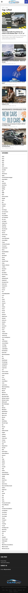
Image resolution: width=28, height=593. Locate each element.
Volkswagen (4, 540)
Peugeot (4, 436)
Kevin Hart (4, 352)
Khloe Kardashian (6, 354)
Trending (4, 523)
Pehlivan (4, 434)
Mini (3, 405)
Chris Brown (4, 228)
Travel (3, 521)
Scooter (3, 466)
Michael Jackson (5, 398)
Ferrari (3, 289)
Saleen (3, 462)
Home (3, 308)
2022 (3, 164)
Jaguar (3, 331)
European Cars (5, 282)
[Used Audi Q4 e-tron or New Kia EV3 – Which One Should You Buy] (14, 52)
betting (3, 188)
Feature (3, 287)
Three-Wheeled (5, 504)
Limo (3, 377)
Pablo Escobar (5, 430)
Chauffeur (4, 225)
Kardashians (4, 350)
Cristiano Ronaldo (6, 244)
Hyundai (3, 318)
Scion (3, 464)
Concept (3, 236)
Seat (3, 468)
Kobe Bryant (4, 360)
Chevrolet (4, 226)
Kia (2, 356)
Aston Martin (4, 179)
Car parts (4, 213)
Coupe (3, 242)
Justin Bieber (5, 348)
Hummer (4, 314)
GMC (3, 305)
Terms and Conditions (5, 562)
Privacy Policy (3, 560)
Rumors (3, 455)
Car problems (5, 215)
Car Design (4, 209)
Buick (3, 200)
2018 (3, 156)
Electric (3, 270)
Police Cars (4, 438)
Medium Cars (5, 394)
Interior (3, 327)
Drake (3, 263)
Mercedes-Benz (5, 396)
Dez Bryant (4, 255)
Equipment (4, 280)
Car (2, 207)
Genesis (3, 303)
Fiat (3, 291)
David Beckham (5, 251)
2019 (3, 158)
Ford (3, 295)
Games (3, 301)
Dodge (3, 259)
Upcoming (4, 529)
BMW (3, 192)
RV (2, 457)
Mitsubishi (4, 409)
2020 (3, 160)
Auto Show (4, 185)
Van (3, 535)
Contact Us (16, 591)
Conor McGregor (5, 238)
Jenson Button (5, 343)
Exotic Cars (4, 284)
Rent (3, 449)
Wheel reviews (5, 546)
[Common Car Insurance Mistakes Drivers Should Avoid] (14, 73)
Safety (3, 461)
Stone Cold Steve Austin (7, 485)
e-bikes (3, 266)
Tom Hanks (4, 516)
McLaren (4, 392)
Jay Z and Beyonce (6, 337)
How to (3, 312)
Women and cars (5, 548)
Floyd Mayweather (6, 293)
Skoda (3, 478)
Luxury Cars (4, 384)
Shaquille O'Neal (5, 474)
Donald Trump (5, 261)
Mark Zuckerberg (5, 386)
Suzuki (3, 493)
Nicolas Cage (5, 422)
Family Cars (4, 285)
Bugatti (3, 198)
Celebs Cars (4, 223)
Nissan (3, 426)
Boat (3, 194)
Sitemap (10, 591)
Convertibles (4, 240)
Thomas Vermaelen (6, 502)
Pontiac (3, 440)
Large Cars (4, 367)
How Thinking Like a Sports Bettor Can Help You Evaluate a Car (13, 103)
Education (4, 268)
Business (4, 204)
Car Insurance (5, 211)
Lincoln (3, 379)
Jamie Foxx (4, 335)
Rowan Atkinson (5, 453)
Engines (3, 276)
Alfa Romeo (4, 173)
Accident (4, 169)
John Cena (4, 346)
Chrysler (4, 230)
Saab (3, 459)
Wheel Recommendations (7, 544)
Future (3, 299)
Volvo (3, 542)
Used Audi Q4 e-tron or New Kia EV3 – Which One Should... (13, 61)
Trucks (3, 525)
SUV (3, 491)
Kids (3, 358)
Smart (3, 481)
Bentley (3, 187)
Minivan (3, 407)
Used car (4, 531)
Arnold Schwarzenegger (7, 177)
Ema (4, 147)
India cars (4, 320)
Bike (3, 190)
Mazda (3, 390)
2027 (3, 166)
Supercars (4, 489)
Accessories (4, 167)
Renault (3, 447)
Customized (4, 247)
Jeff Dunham (4, 341)
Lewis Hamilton (5, 373)
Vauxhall (4, 537)
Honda (3, 310)
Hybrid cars (4, 316)
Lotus (3, 383)
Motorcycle (4, 413)
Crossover (4, 246)
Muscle (3, 417)
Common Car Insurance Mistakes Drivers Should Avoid (13, 82)
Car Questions (5, 217)
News (3, 419)
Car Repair (4, 221)
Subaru (3, 487)
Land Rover (4, 365)
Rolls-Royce (4, 451)
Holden (3, 306)
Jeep (3, 339)
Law (3, 369)
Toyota (3, 518)
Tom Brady (4, 512)
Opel (3, 428)
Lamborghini (4, 364)
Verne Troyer (5, 539)
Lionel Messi (4, 381)
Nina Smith (5, 63)
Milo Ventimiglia (5, 404)
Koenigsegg (4, 362)
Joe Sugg (4, 344)
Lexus (3, 375)
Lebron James (5, 371)
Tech (3, 499)
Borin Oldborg (5, 84)
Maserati (4, 388)
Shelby (3, 476)
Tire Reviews (4, 510)
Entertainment (5, 278)
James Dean (4, 333)
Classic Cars (4, 234)
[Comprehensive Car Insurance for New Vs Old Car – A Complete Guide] (14, 115)
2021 (3, 162)
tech (3, 497)
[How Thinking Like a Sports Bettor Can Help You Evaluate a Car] (14, 94)
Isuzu (3, 329)
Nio (2, 424)
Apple (3, 175)
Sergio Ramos (5, 472)
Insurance (4, 325)
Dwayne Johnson (5, 265)
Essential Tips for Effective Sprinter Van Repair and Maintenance (13, 145)
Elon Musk (4, 272)
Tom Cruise (4, 514)
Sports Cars (4, 483)
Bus (3, 202)
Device (3, 253)
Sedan (3, 470)
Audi (3, 181)
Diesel (3, 257)
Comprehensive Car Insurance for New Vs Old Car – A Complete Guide (14, 124)
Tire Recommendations (7, 508)
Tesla (3, 501)
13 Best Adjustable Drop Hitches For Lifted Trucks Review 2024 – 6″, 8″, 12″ (13, 33)
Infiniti (3, 324)
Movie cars (4, 415)
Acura (3, 171)
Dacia (3, 249)
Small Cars (4, 480)
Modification (4, 411)
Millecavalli (4, 402)
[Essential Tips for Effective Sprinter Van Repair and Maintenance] (14, 137)
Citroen (3, 232)
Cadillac (3, 206)
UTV (3, 533)
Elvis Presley (4, 274)
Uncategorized (5, 527)
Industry (3, 322)
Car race (4, 219)
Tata (3, 495)
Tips (3, 506)
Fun (3, 297)
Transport (4, 520)
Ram (3, 443)
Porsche (4, 442)
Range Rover (4, 445)
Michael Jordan (5, 400)
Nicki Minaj (4, 421)
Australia (4, 183)
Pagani (3, 432)
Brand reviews (5, 196)
